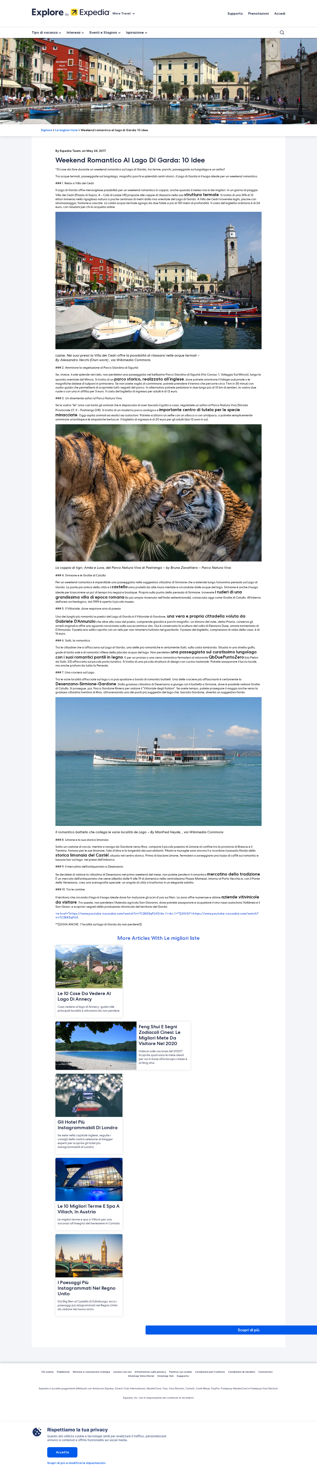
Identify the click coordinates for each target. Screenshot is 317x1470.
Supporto (235, 13)
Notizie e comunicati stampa (91, 1371)
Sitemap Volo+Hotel (141, 1375)
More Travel (122, 13)
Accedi (279, 13)
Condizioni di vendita (241, 1371)
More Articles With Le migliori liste (158, 938)
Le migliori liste (66, 130)
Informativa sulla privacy (150, 1371)
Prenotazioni (258, 13)
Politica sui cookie (180, 1371)
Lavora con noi (122, 1371)
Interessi (73, 32)
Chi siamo (47, 1371)
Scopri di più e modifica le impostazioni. (76, 1463)
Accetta (62, 1452)
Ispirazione (135, 32)
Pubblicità (63, 1371)
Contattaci (265, 1371)
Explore (46, 130)
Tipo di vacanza (45, 32)
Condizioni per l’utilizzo (210, 1371)
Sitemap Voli (165, 1375)
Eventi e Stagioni (103, 32)
